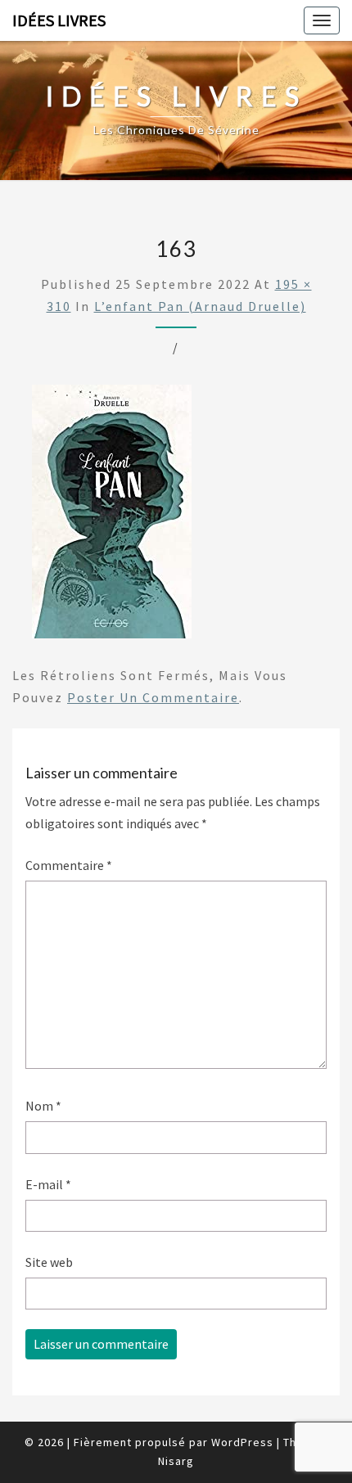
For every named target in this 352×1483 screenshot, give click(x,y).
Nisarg (176, 1461)
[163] (112, 516)
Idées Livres (59, 20)
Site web (49, 1262)
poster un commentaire (153, 697)
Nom (43, 1106)
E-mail (48, 1184)
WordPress (242, 1442)
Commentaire (68, 865)
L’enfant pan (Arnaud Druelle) (200, 306)
